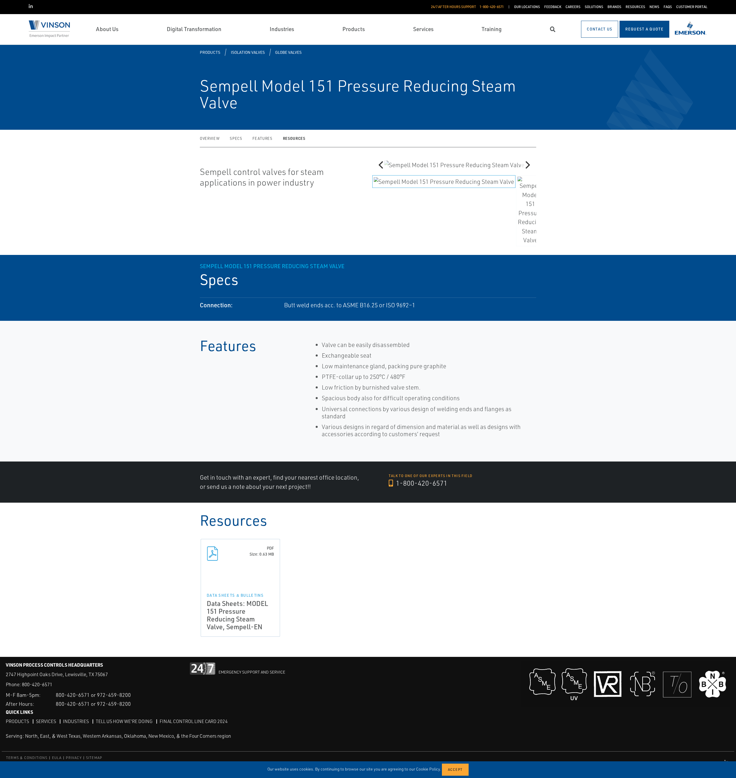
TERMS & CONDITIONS (27, 758)
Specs (236, 138)
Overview (209, 138)
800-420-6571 (37, 684)
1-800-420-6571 (420, 483)
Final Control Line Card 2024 (194, 721)
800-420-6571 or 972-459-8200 (93, 695)
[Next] (527, 165)
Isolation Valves (248, 52)
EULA (57, 758)
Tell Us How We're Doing (124, 721)
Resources (294, 138)
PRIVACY (73, 758)
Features (262, 138)
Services (46, 721)
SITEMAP (94, 758)
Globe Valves (288, 52)
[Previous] (381, 165)
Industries (76, 721)
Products (210, 52)
